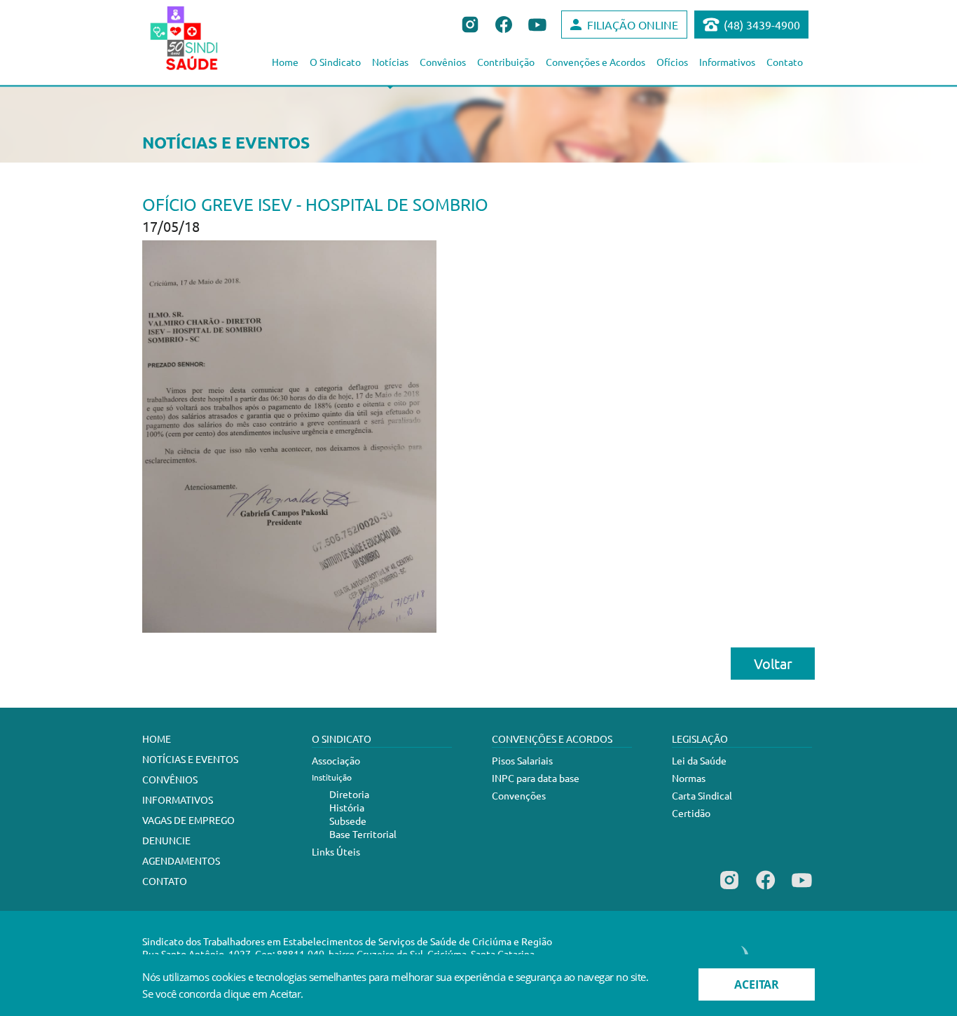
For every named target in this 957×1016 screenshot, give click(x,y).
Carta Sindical (702, 795)
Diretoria (349, 794)
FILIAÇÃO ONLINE (632, 25)
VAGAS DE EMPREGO (188, 820)
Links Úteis (336, 851)
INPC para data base (535, 777)
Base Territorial (363, 834)
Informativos (727, 61)
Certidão (691, 812)
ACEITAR (756, 984)
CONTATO (164, 880)
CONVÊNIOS (170, 779)
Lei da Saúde (699, 760)
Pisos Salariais (522, 760)
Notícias (390, 61)
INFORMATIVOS (177, 799)
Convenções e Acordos (595, 61)
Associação (336, 760)
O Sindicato (335, 61)
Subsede (347, 820)
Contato (784, 61)
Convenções (519, 795)
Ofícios (672, 61)
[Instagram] (729, 889)
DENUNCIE (166, 840)
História (346, 807)
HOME (156, 738)
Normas (688, 777)
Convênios (443, 61)
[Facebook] (765, 889)
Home (285, 61)
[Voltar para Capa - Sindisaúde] (199, 38)
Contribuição (506, 61)
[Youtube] (802, 889)
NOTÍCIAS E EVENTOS (190, 759)
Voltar (773, 663)
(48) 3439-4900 (762, 25)
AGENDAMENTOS (181, 860)
